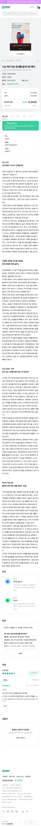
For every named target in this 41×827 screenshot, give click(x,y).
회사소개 (12, 776)
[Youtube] (8, 811)
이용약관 (28, 776)
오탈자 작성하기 (20, 738)
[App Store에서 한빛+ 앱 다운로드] (23, 811)
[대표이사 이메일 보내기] (20, 785)
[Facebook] (12, 811)
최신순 (35, 680)
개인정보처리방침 (7, 780)
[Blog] (16, 811)
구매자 (5, 680)
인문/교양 (18, 60)
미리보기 (22, 54)
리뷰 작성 (34, 673)
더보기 (20, 653)
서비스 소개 (19, 776)
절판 (31, 822)
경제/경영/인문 (10, 60)
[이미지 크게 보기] (20, 36)
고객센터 (5, 776)
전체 (3, 60)
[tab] (5, 116)
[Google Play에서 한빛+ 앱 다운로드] (27, 811)
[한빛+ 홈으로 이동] (6, 7)
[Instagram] (3, 811)
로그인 (32, 7)
